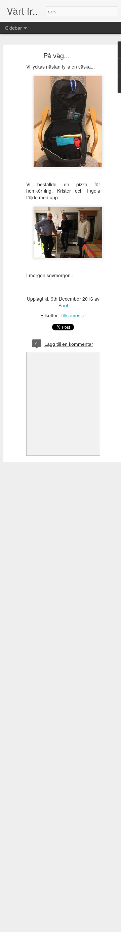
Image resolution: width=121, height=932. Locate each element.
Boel (63, 305)
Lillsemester (73, 315)
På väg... (56, 55)
